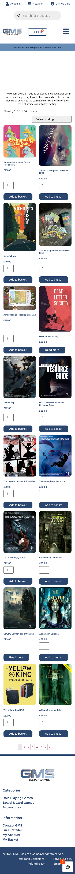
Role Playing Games (32, 47)
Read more (52, 349)
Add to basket (18, 196)
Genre (48, 47)
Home (17, 47)
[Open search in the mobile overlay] (37, 15)
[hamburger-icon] (65, 32)
